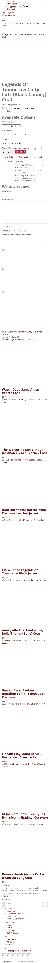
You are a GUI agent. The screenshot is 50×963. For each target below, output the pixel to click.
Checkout (11, 9)
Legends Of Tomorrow (17, 332)
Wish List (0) (12, 1)
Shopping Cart (13, 6)
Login (4, 13)
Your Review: (8, 199)
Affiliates (10, 942)
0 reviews (17, 108)
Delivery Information (15, 913)
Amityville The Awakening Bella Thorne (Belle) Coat (22, 632)
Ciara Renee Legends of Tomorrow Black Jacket (20, 571)
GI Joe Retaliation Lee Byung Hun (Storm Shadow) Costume (25, 815)
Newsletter (7, 899)
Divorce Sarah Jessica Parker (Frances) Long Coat (23, 876)
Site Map (10, 930)
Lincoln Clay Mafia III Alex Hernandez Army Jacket (21, 755)
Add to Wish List (8, 148)
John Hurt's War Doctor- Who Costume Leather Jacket (24, 511)
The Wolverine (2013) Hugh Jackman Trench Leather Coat (24, 451)
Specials (10, 944)
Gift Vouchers (12, 933)
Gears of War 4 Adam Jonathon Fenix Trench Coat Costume (23, 693)
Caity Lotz (32, 332)
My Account (12, 4)
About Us (11, 911)
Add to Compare (22, 148)
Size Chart (38, 157)
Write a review (30, 108)
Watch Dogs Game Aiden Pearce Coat (20, 391)
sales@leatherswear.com (20, 951)
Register (10, 13)
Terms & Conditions (15, 919)
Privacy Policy (12, 916)
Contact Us (11, 925)
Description (9, 157)
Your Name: (7, 191)
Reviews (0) (23, 157)
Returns (10, 928)
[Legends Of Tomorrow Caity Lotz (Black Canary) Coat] (25, 56)
